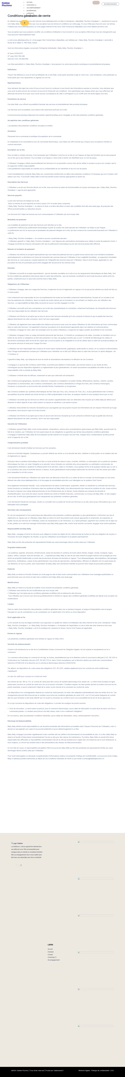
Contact (30, 16)
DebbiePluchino (7, 4)
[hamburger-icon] (96, 2)
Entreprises (31, 10)
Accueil (30, 2)
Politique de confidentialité (100, 1070)
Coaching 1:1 (31, 5)
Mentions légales (84, 1070)
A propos (30, 13)
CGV (112, 1070)
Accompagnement (34, 8)
